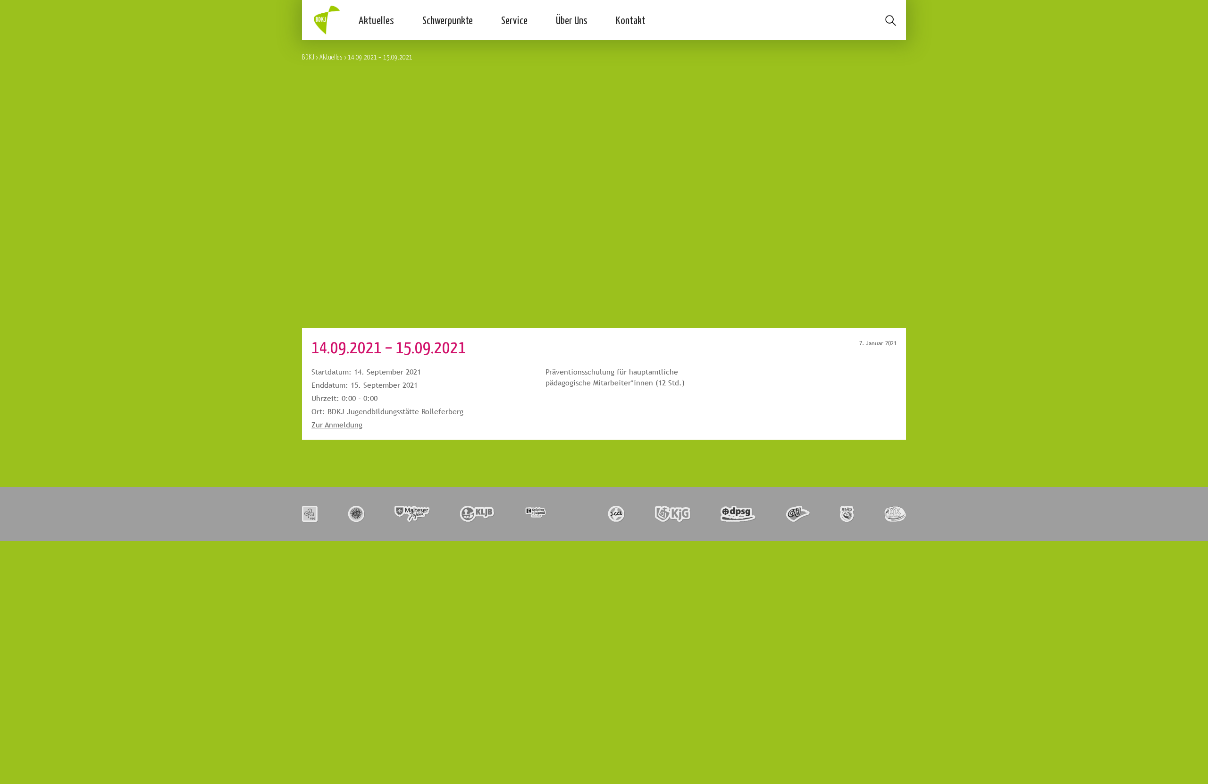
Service (514, 19)
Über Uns (571, 19)
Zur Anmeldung (336, 424)
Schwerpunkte (447, 19)
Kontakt (631, 19)
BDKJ (308, 57)
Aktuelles (376, 19)
